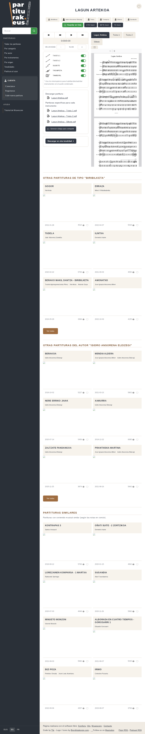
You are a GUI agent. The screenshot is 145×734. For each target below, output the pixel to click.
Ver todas (50, 331)
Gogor (49, 186)
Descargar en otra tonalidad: (60, 141)
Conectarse (10, 86)
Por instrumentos (11, 58)
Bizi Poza (50, 669)
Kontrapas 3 (53, 525)
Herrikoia (48, 190)
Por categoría (10, 49)
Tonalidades (9, 67)
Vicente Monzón (50, 623)
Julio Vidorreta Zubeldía (53, 237)
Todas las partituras (12, 44)
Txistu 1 (116, 35)
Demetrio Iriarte (100, 237)
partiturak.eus (20, 14)
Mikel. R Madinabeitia (102, 190)
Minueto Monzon (55, 619)
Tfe (52, 730)
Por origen (8, 62)
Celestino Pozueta (101, 673)
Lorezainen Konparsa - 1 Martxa (66, 572)
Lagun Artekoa (100, 35)
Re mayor (104, 25)
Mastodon (109, 730)
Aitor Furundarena (101, 577)
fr (18, 730)
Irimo (98, 669)
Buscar (34, 31)
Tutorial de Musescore (13, 110)
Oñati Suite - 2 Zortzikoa (110, 525)
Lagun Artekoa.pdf (59, 98)
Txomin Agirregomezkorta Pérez (56, 284)
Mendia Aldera (104, 354)
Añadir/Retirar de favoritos (139, 6)
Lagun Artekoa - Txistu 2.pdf (64, 116)
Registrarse (10, 91)
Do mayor (117, 25)
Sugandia (101, 572)
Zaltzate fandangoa (58, 448)
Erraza (99, 186)
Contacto (108, 726)
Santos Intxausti (50, 529)
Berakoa (50, 354)
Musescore (97, 726)
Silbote (97, 42)
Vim (88, 726)
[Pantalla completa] (94, 47)
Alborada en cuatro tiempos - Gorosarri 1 (114, 620)
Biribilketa (54, 19)
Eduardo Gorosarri (101, 626)
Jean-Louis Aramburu (66, 673)
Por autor (8, 53)
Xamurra (100, 401)
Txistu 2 (129, 35)
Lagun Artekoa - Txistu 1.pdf (64, 111)
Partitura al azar (11, 71)
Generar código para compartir (62, 129)
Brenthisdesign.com (80, 730)
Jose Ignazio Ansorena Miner (105, 284)
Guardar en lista (74, 25)
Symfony (82, 726)
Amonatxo (101, 280)
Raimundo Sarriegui (52, 577)
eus (6, 730)
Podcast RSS (136, 730)
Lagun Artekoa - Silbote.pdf (63, 122)
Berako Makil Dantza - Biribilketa (67, 280)
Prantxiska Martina (108, 448)
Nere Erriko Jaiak (56, 401)
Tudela (49, 233)
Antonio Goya (83, 284)
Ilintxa (99, 233)
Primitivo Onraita (51, 673)
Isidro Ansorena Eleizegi (74, 19)
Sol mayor (91, 25)
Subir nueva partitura (14, 95)
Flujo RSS (123, 730)
